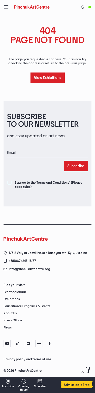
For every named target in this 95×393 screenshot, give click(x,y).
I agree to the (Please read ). (48, 185)
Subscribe (75, 166)
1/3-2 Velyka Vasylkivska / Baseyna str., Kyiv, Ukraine (48, 253)
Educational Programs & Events (27, 306)
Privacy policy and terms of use (27, 359)
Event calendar (15, 292)
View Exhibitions (47, 78)
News (8, 327)
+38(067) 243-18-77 (22, 261)
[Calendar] (40, 383)
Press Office (13, 320)
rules (26, 187)
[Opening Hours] (24, 385)
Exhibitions (12, 299)
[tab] (43, 359)
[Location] (8, 383)
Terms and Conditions (52, 183)
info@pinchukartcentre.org (29, 269)
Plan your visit (14, 285)
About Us (10, 313)
